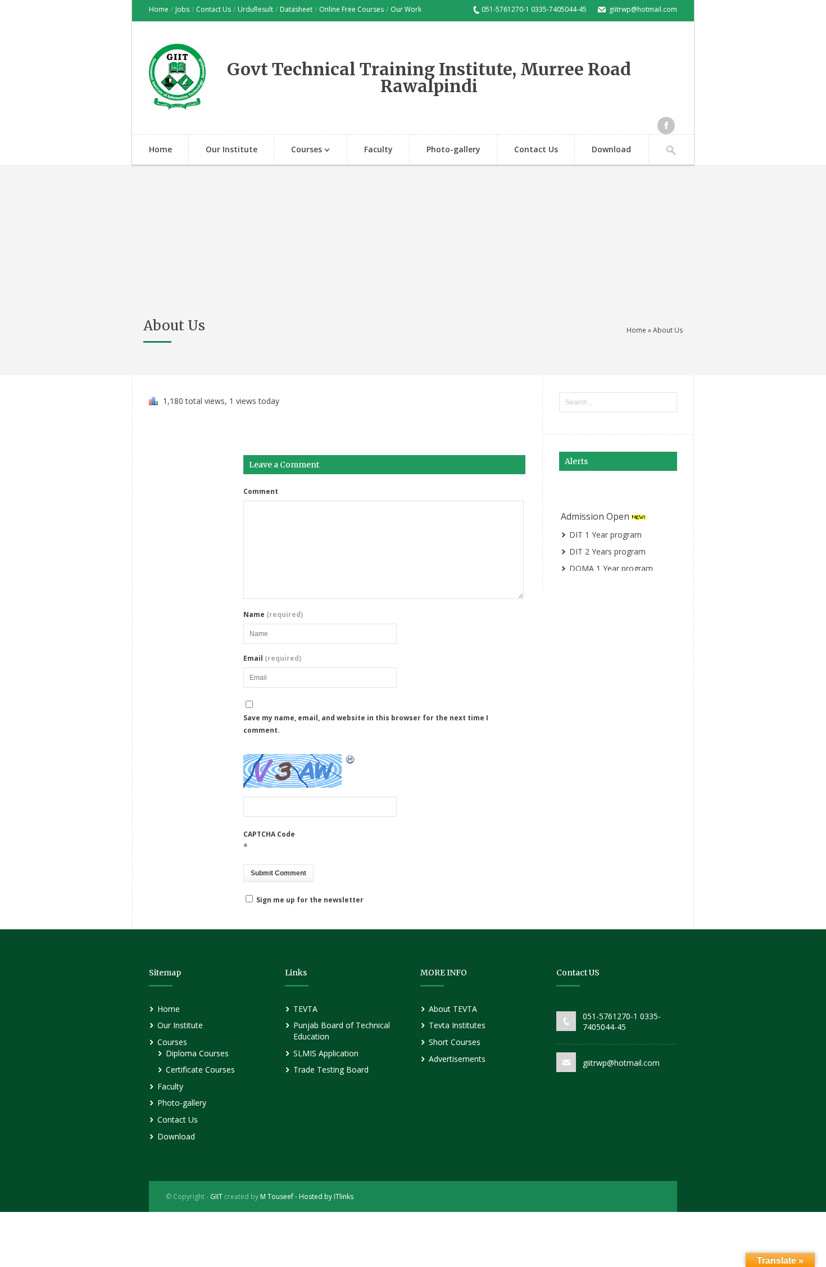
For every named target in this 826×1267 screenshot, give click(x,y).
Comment (260, 491)
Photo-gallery (453, 149)
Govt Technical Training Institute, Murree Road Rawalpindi (429, 77)
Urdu (246, 9)
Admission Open (596, 514)
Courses (298, 150)
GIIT (216, 1196)
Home (159, 9)
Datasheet (296, 9)
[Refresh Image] (350, 761)
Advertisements (457, 1058)
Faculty (378, 149)
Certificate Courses (200, 1069)
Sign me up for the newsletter (309, 900)
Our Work (406, 9)
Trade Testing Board (331, 1069)
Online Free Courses (351, 9)
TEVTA (305, 1008)
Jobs (182, 9)
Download (611, 149)
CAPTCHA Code (269, 834)
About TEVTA (453, 1008)
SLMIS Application (325, 1053)
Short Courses (454, 1042)
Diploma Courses (197, 1053)
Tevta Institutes (457, 1025)
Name (273, 614)
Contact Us (213, 9)
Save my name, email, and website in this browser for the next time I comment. (365, 724)
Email (272, 658)
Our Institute (231, 149)
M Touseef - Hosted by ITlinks (305, 1196)
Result (263, 9)
